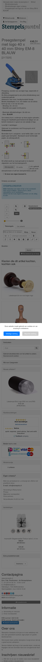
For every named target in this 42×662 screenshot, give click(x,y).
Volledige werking (12, 334)
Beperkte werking (30, 334)
